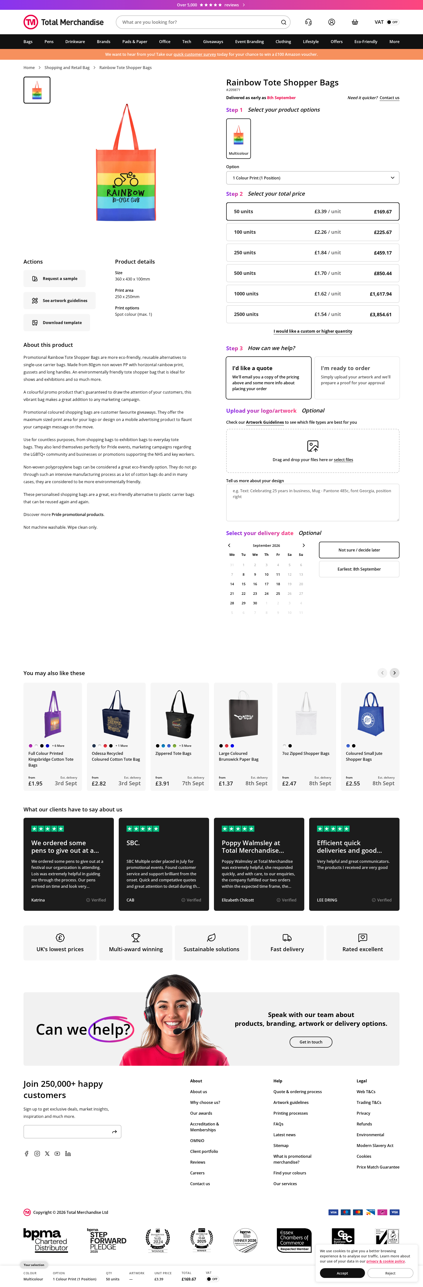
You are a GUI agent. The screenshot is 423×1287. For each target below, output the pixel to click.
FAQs (278, 1124)
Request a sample (60, 278)
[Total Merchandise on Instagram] (37, 1154)
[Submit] (115, 1131)
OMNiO (197, 1140)
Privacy (363, 1113)
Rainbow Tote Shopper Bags (125, 67)
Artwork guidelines (291, 1102)
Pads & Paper (134, 41)
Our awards (201, 1113)
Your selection (34, 1265)
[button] (203, 22)
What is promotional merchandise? (292, 1159)
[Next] (395, 673)
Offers (337, 41)
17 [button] (267, 584)
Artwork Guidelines (265, 422)
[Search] (284, 22)
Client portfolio (204, 1151)
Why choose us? (205, 1102)
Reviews (197, 1162)
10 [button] (267, 574)
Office (164, 41)
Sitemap (281, 1145)
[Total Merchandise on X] (47, 1153)
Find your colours (289, 1173)
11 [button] (278, 574)
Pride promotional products (78, 514)
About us (198, 1091)
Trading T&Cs (369, 1102)
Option (232, 166)
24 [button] (267, 593)
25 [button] (278, 593)
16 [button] (255, 584)
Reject (390, 1273)
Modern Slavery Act (375, 1145)
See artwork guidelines (65, 300)
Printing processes (290, 1113)
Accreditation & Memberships (204, 1127)
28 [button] (232, 603)
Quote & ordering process (297, 1091)
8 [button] (244, 574)
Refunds (364, 1124)
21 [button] (232, 593)
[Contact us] (308, 22)
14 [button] (232, 584)
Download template (62, 322)
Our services (285, 1183)
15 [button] (244, 584)
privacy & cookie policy (385, 1261)
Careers (197, 1173)
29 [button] (244, 603)
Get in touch (311, 1042)
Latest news (284, 1134)
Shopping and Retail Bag (67, 67)
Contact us (390, 97)
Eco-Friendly (365, 41)
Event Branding (249, 41)
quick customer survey (195, 54)
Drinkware (75, 41)
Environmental (370, 1134)
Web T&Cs (366, 1091)
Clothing (283, 41)
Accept (342, 1273)
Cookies (364, 1156)
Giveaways (213, 41)
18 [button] (278, 584)
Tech (186, 41)
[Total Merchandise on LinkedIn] (68, 1154)
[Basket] (354, 22)
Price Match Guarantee (378, 1167)
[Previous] (382, 673)
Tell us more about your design (255, 480)
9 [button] (255, 574)
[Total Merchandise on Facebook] (26, 1154)
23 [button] (255, 593)
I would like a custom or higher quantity (313, 331)
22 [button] (244, 593)
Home (29, 67)
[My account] (331, 22)
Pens (49, 41)
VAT (379, 22)
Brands (103, 41)
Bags (28, 41)
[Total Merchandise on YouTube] (57, 1154)
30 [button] (255, 603)
